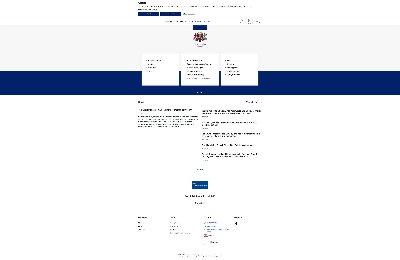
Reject (149, 14)
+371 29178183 (211, 223)
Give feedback (200, 203)
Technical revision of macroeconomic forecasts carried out (165, 110)
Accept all (171, 14)
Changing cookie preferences (180, 233)
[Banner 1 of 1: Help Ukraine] (200, 185)
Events (140, 226)
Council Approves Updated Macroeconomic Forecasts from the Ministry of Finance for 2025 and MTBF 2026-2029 (230, 155)
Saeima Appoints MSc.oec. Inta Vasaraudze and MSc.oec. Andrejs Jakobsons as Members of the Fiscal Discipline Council (232, 112)
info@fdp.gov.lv (212, 226)
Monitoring (142, 223)
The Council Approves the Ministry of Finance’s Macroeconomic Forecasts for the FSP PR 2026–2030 (231, 135)
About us (141, 230)
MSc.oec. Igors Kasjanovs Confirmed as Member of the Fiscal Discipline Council (230, 123)
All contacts (214, 242)
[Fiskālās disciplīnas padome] (149, 21)
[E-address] (208, 235)
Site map (173, 230)
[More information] (214, 236)
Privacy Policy (174, 223)
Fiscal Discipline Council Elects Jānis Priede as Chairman (227, 145)
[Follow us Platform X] (236, 223)
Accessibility (174, 226)
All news (200, 169)
